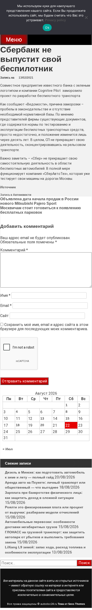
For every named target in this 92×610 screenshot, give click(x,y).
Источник (8, 187)
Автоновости (22, 195)
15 (67, 418)
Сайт (4, 315)
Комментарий (14, 250)
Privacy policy (55, 20)
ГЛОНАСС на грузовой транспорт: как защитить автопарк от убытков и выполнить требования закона (45, 537)
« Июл (8, 449)
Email (6, 305)
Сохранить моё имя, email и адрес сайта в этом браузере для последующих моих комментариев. (44, 326)
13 (42, 418)
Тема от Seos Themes (71, 603)
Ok (47, 27)
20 (42, 425)
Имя (5, 295)
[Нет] (86, 17)
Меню (14, 39)
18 (18, 425)
